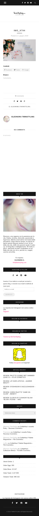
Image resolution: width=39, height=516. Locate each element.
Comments (19, 96)
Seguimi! (6, 311)
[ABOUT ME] (19, 215)
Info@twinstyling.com (19, 262)
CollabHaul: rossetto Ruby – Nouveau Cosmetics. (18, 427)
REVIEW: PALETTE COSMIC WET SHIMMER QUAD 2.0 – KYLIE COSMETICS (18, 376)
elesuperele (17, 363)
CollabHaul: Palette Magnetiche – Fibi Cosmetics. (18, 438)
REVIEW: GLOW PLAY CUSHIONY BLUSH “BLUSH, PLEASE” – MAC (17, 398)
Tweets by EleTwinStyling (11, 337)
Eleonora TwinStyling (20, 106)
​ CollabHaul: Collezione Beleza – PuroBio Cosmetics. (17, 449)
